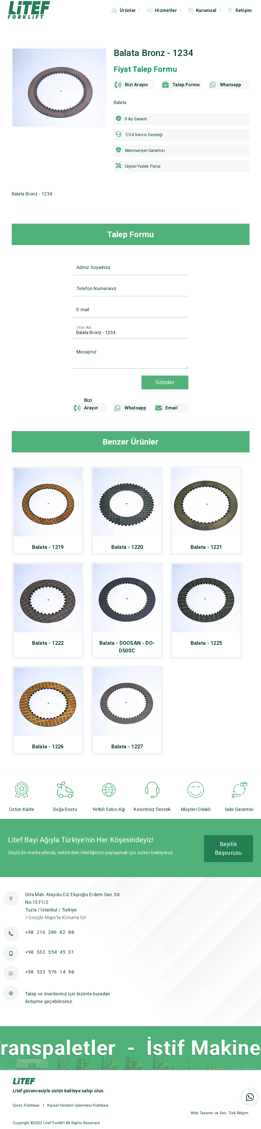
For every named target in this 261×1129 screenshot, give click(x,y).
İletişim (243, 10)
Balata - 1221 (206, 547)
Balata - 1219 (48, 547)
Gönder (164, 382)
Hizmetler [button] (166, 10)
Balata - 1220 (127, 547)
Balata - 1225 (206, 643)
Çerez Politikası (26, 1105)
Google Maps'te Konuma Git (57, 917)
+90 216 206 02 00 (49, 932)
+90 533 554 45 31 (49, 952)
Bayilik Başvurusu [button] (228, 848)
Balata (120, 102)
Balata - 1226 (48, 747)
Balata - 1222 (48, 643)
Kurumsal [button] (206, 10)
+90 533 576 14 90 (49, 972)
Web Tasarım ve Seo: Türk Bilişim (219, 1113)
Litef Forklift (54, 1123)
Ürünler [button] (128, 10)
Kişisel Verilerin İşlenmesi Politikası (77, 1105)
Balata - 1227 (127, 747)
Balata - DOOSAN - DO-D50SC (127, 647)
